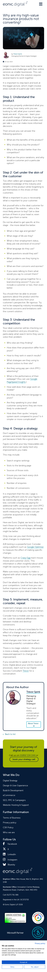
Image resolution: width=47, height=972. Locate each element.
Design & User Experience (15, 785)
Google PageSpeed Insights (22, 380)
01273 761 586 (12, 895)
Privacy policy (9, 822)
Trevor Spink (17, 54)
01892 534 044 (27, 755)
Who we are (9, 832)
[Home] (15, 3)
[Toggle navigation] (40, 4)
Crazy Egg (25, 557)
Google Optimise (35, 547)
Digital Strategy (10, 780)
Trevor (26, 670)
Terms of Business (11, 817)
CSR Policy (8, 827)
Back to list (10, 734)
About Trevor (33, 723)
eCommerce (9, 795)
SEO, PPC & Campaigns (14, 800)
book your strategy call (24, 759)
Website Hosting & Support (16, 805)
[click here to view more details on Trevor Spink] (7, 55)
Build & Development (13, 790)
